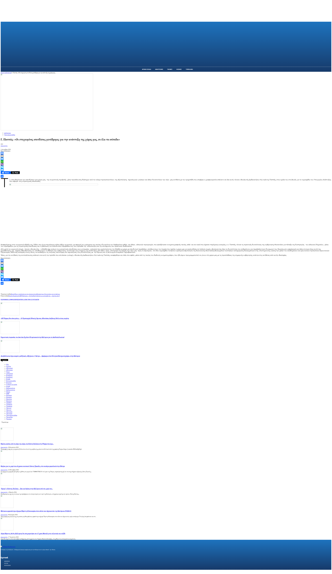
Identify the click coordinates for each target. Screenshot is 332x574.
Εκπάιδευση (9, 375)
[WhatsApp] (166, 161)
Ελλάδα (8, 379)
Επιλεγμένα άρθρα (11, 381)
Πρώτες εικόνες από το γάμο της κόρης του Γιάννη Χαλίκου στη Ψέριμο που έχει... (27, 444)
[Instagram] (5, 553)
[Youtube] (14, 553)
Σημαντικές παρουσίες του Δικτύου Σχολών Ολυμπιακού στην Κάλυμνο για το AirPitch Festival (32, 337)
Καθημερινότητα (10, 388)
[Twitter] (8, 553)
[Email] (166, 156)
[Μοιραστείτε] (166, 176)
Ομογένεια (9, 399)
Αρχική (3, 73)
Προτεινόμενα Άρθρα (9, 135)
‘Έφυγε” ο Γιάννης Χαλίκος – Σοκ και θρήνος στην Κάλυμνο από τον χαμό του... (27, 489)
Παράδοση (9, 403)
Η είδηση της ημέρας (11, 384)
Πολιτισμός (9, 412)
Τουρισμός (9, 419)
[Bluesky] (166, 158)
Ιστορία (8, 386)
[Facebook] (166, 153)
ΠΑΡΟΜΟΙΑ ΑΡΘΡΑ (7, 299)
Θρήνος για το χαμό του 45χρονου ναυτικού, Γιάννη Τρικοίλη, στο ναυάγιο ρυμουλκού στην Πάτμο (33, 466)
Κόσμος (8, 392)
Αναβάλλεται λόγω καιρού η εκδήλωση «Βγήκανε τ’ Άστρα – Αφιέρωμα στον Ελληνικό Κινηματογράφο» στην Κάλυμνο (40, 356)
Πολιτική (8, 408)
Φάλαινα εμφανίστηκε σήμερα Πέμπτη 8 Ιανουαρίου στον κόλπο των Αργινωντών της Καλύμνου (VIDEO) (36, 511)
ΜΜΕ (7, 393)
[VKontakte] (11, 553)
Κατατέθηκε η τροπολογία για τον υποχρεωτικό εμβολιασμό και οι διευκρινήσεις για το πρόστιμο (35, 294)
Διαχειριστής (4, 146)
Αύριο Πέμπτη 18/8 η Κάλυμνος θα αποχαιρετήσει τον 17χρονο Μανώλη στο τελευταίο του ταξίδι (33, 533)
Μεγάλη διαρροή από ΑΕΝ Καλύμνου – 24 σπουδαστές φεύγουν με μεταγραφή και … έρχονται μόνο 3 (34, 296)
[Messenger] (166, 169)
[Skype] (166, 167)
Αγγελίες (8, 366)
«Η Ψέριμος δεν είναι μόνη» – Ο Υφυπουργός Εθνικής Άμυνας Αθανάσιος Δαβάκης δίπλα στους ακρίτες (35, 318)
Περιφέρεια (9, 404)
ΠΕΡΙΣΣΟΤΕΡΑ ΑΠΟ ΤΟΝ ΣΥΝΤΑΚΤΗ (26, 299)
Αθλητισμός (9, 368)
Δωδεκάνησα (8, 73)
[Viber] (166, 164)
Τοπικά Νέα (9, 417)
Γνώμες (8, 372)
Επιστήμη (9, 383)
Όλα (7, 364)
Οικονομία (9, 395)
